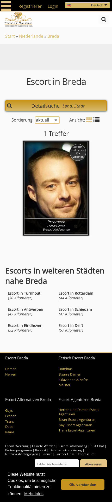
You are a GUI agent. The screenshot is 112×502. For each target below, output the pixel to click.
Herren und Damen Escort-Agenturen (79, 412)
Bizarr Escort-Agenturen (77, 419)
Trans (9, 421)
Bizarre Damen (70, 374)
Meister (64, 385)
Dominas (65, 369)
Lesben (10, 416)
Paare (9, 432)
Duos (9, 426)
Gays (9, 410)
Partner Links (64, 454)
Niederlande (31, 36)
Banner (46, 454)
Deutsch (97, 5)
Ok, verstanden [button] (82, 484)
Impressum (86, 454)
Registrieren (30, 6)
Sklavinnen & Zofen (73, 380)
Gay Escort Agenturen (75, 425)
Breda (53, 36)
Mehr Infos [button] (33, 494)
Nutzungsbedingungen (21, 454)
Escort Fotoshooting (73, 446)
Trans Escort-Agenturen (77, 430)
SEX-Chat (97, 446)
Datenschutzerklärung (65, 450)
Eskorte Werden (43, 446)
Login (53, 6)
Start (10, 36)
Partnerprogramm (18, 450)
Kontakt (41, 450)
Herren (10, 374)
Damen (10, 369)
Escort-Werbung (17, 446)
